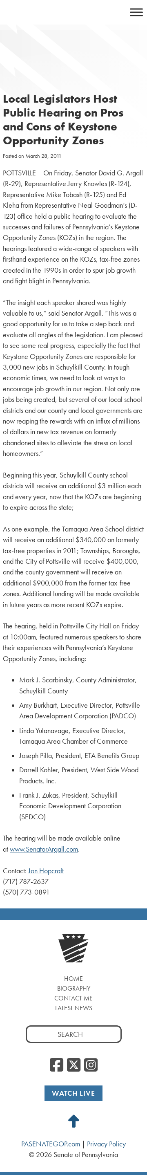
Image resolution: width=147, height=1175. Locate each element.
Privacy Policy (106, 1143)
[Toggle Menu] (136, 12)
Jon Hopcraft (46, 870)
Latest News (73, 1008)
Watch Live (73, 1093)
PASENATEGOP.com (50, 1143)
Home (73, 978)
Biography (73, 988)
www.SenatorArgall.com (44, 849)
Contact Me (73, 998)
